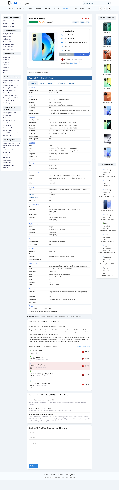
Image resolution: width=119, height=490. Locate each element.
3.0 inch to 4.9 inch (8, 26)
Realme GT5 (107, 144)
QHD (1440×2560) (8, 34)
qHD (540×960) (7, 42)
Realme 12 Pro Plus (8, 165)
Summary (75, 22)
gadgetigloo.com (59, 477)
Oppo (82, 8)
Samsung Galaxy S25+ (10, 88)
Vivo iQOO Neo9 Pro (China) (11, 133)
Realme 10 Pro (40, 365)
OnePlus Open (7, 103)
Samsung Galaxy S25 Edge (11, 80)
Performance (61, 83)
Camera (50, 83)
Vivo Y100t (6, 155)
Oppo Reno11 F (7, 160)
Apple (30, 8)
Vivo (89, 8)
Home (11, 8)
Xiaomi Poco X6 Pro (9, 128)
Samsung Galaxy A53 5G (45, 374)
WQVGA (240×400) (9, 49)
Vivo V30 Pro (7, 115)
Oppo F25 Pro (7, 118)
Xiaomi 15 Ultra (7, 83)
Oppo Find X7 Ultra (8, 100)
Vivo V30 (5, 123)
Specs (82, 22)
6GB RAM (6, 62)
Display (42, 83)
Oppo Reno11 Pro (8, 125)
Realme (65, 8)
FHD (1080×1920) (8, 36)
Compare (82, 54)
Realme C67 (107, 88)
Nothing (47, 8)
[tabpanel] (59, 199)
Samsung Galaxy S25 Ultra (11, 85)
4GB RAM (6, 65)
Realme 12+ (6, 152)
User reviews (67, 54)
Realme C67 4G (107, 74)
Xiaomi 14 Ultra (7, 93)
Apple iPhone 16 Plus (9, 90)
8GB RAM (6, 60)
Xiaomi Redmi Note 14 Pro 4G (11, 143)
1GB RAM (5, 73)
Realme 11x (107, 158)
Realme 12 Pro (7, 162)
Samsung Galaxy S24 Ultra (11, 98)
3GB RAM (6, 67)
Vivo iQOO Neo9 (7, 130)
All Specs (33, 83)
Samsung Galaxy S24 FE (10, 113)
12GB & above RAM (8, 57)
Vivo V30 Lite (7, 135)
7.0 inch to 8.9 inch (8, 21)
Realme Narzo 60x (107, 130)
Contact (60, 475)
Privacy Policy (70, 475)
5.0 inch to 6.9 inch (8, 23)
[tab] (33, 83)
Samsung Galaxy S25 (107, 210)
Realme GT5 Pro (107, 102)
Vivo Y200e (6, 157)
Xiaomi (74, 8)
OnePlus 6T (40, 357)
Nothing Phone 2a (8, 150)
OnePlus (38, 8)
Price (87, 22)
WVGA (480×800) (8, 44)
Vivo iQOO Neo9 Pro (9, 120)
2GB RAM (5, 70)
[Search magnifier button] (108, 3)
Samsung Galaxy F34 (43, 383)
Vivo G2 (5, 168)
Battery (71, 83)
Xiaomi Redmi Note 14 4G (107, 241)
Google (56, 8)
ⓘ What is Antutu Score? (83, 347)
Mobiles (36, 16)
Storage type (33, 197)
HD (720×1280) (7, 39)
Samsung (20, 8)
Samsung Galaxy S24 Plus (11, 95)
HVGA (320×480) (8, 47)
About (52, 475)
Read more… (74, 64)
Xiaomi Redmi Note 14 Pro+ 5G (107, 253)
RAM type (32, 195)
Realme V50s (107, 116)
